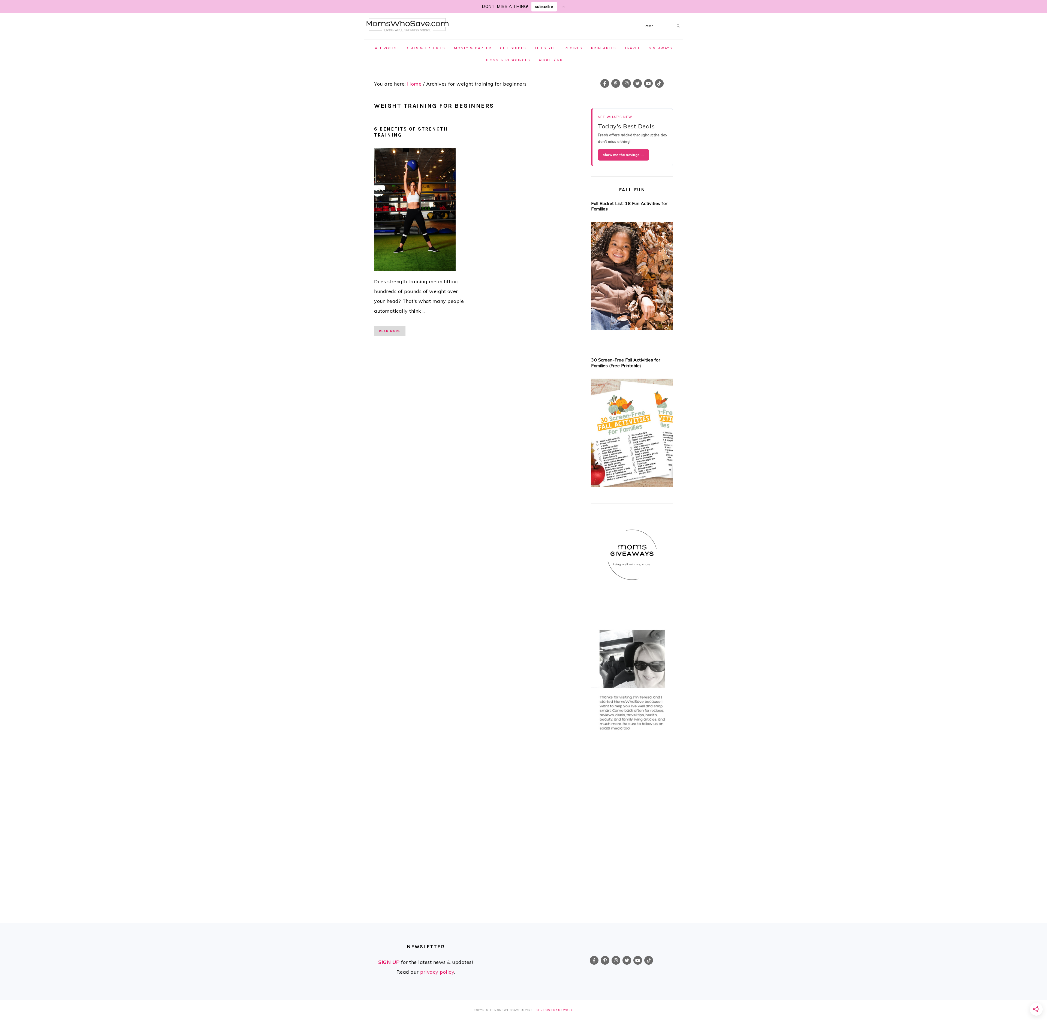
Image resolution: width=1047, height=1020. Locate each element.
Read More (390, 331)
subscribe (544, 6)
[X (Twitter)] (637, 83)
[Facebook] (604, 83)
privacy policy (437, 972)
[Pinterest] (615, 83)
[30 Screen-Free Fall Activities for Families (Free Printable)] (632, 434)
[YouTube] (648, 83)
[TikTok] (659, 83)
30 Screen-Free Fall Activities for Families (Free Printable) (625, 362)
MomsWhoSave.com (407, 25)
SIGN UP (389, 962)
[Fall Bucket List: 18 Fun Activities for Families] (632, 277)
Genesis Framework (554, 1010)
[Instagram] (626, 83)
